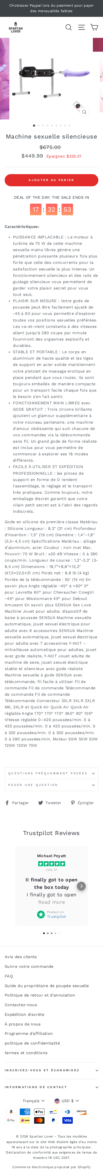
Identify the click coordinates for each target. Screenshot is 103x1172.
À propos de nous (23, 1024)
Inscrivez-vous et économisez (42, 1070)
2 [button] (39, 126)
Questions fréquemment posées (48, 773)
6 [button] (56, 126)
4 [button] (48, 126)
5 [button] (52, 126)
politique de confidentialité (32, 1043)
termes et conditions (26, 1053)
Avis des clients (21, 957)
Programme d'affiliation (29, 1033)
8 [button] (65, 126)
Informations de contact (36, 1087)
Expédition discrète (24, 1014)
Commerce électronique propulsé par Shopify (51, 1167)
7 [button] (61, 126)
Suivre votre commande (29, 966)
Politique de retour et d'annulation (40, 995)
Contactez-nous (21, 1005)
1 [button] (34, 125)
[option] (51, 8)
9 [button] (70, 126)
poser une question (33, 785)
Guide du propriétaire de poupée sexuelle (47, 986)
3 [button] (43, 126)
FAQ (9, 976)
